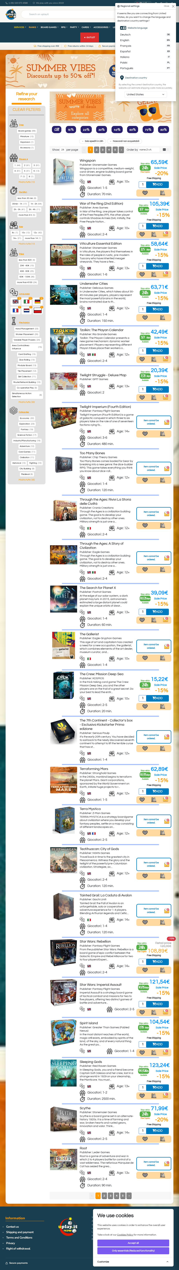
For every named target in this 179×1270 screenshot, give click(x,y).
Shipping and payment (19, 1232)
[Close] (173, 6)
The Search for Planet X (98, 588)
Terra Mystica (90, 809)
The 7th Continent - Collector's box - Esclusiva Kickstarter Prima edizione (106, 725)
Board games (50, 27)
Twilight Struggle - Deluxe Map (103, 375)
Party (74, 27)
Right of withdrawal (18, 1249)
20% (86, 129)
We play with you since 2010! (50, 3)
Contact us (12, 1227)
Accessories (102, 27)
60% (132, 129)
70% (148, 129)
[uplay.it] (11, 14)
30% (101, 129)
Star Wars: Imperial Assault (101, 984)
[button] (26, 182)
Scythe (85, 1108)
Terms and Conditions (19, 1238)
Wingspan (88, 160)
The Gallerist (89, 634)
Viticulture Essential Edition (101, 243)
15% (71, 129)
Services (20, 27)
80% (163, 129)
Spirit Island (89, 1023)
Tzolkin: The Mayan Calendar (102, 330)
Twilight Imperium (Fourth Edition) (105, 407)
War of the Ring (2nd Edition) (101, 203)
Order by (132, 149)
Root (83, 1148)
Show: (56, 149)
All (56, 129)
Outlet (89, 37)
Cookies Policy (125, 1235)
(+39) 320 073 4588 (18, 3)
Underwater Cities (94, 283)
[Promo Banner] (89, 71)
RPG (64, 27)
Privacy (10, 1243)
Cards (86, 27)
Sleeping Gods (91, 1062)
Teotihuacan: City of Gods (99, 849)
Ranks (33, 27)
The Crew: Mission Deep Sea (101, 674)
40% (117, 129)
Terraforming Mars (94, 769)
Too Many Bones (92, 453)
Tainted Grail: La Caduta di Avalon (106, 895)
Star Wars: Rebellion (95, 941)
